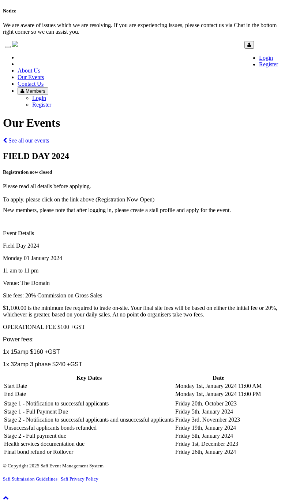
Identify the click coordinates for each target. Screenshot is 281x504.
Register (268, 64)
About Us (29, 70)
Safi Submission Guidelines (30, 479)
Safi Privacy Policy (79, 479)
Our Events (31, 77)
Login (266, 58)
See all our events (28, 140)
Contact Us (31, 84)
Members (34, 91)
